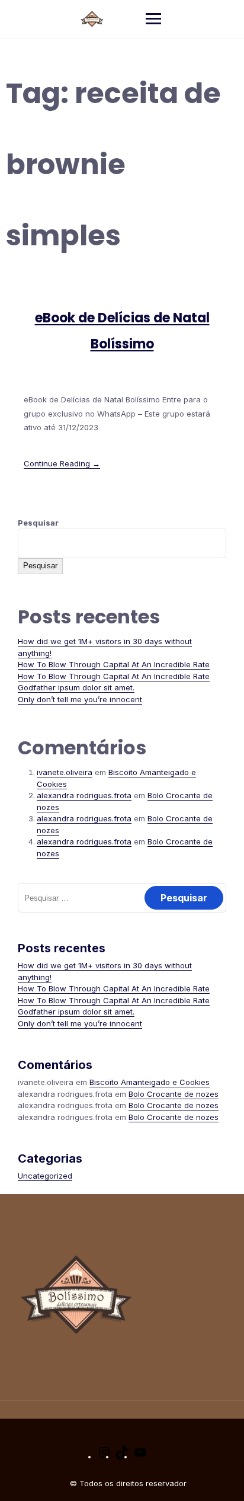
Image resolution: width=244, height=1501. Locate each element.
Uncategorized (45, 1175)
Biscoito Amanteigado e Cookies (149, 1082)
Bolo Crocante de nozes (174, 1094)
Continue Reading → (62, 463)
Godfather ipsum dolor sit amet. (76, 687)
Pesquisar (38, 522)
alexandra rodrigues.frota (84, 795)
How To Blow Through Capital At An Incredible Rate (114, 664)
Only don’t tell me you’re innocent (80, 699)
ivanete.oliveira (64, 772)
